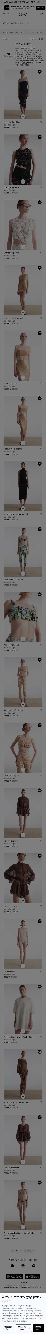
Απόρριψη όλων (8, 1328)
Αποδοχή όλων (38, 1328)
